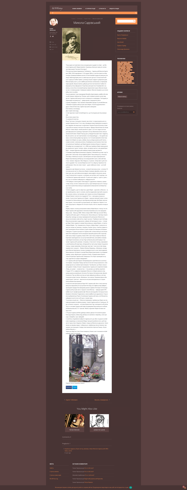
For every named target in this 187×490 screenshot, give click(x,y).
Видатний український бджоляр (93, 479)
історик (123, 66)
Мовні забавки (77, 8)
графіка (130, 80)
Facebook (69, 387)
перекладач (129, 66)
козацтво (120, 64)
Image (52, 42)
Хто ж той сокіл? (89, 468)
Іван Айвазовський (122, 83)
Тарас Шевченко (122, 67)
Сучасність (102, 8)
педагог (120, 71)
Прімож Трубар (121, 45)
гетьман (128, 68)
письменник (124, 62)
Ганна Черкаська (53, 29)
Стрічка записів (54, 471)
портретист (126, 79)
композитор (130, 67)
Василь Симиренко (101, 400)
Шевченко (129, 81)
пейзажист (132, 72)
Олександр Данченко (123, 49)
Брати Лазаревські (122, 35)
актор (124, 71)
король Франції (129, 76)
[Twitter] (53, 36)
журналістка (131, 77)
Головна (73, 18)
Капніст (119, 76)
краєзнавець (128, 75)
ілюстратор (128, 73)
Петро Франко (88, 482)
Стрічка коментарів (55, 475)
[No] (185, 488)
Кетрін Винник (74, 430)
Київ (124, 76)
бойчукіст (120, 79)
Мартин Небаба (121, 38)
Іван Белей (120, 42)
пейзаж (125, 80)
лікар (119, 73)
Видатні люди (114, 8)
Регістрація (79, 18)
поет (119, 62)
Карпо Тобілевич (72, 400)
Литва (129, 83)
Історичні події (90, 8)
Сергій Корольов (122, 81)
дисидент (123, 68)
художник (130, 62)
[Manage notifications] (183, 487)
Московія (120, 77)
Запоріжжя (120, 63)
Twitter (75, 387)
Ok (130, 487)
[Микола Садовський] (87, 44)
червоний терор (127, 64)
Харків (128, 71)
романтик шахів (99, 430)
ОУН (119, 68)
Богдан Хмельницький (123, 72)
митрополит (121, 75)
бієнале (123, 73)
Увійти (52, 468)
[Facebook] (52, 13)
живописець (127, 63)
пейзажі (125, 77)
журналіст (120, 80)
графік (119, 66)
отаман (132, 79)
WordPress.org (54, 479)
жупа (133, 83)
